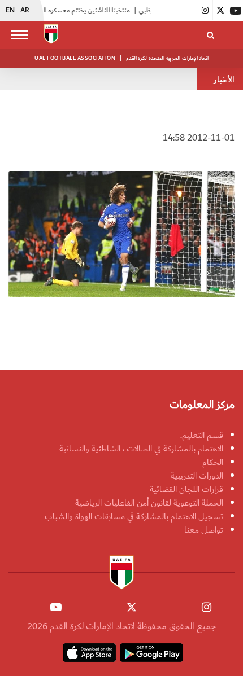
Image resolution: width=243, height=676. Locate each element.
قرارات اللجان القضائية (186, 489)
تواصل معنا (203, 530)
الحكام (212, 462)
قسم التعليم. (201, 435)
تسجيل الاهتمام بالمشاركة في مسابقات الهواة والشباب (134, 516)
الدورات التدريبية (197, 475)
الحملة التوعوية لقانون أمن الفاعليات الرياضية (149, 502)
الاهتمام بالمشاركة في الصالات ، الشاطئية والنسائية (141, 448)
